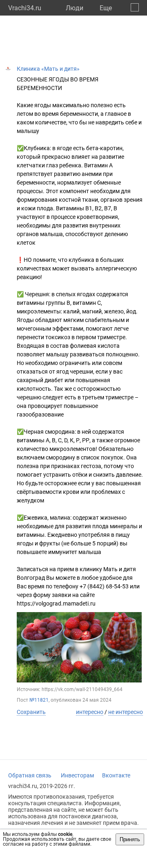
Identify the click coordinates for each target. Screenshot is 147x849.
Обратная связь (29, 775)
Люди (74, 8)
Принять (130, 839)
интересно (89, 712)
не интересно (125, 712)
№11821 (39, 700)
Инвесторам (77, 775)
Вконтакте (116, 775)
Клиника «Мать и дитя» (48, 68)
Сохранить (31, 712)
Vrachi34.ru (24, 8)
